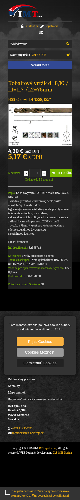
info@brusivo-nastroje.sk (28, 433)
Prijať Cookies (40, 341)
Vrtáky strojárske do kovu (38, 256)
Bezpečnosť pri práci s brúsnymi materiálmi (35, 399)
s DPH (28, 55)
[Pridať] (26, 173)
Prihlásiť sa (32, 26)
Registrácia (51, 26)
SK (41, 33)
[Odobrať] (44, 173)
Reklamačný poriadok (21, 379)
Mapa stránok (16, 392)
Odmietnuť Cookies (40, 363)
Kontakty (14, 386)
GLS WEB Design (62, 452)
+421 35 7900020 (22, 428)
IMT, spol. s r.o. (25, 10)
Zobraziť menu (40, 65)
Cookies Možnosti (40, 352)
